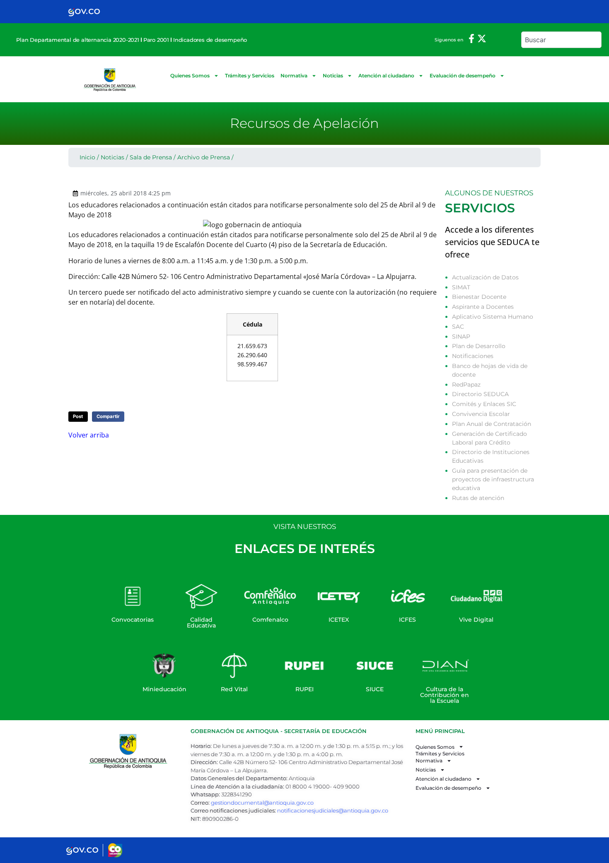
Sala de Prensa (151, 157)
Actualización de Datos (485, 277)
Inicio (87, 157)
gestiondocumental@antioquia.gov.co (262, 802)
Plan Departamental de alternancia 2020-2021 (77, 39)
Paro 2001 (156, 39)
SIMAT (461, 287)
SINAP (461, 336)
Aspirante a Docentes (483, 306)
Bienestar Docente (479, 296)
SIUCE (375, 689)
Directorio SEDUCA (480, 394)
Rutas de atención (478, 498)
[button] (78, 416)
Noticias (333, 75)
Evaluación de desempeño (462, 75)
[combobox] (561, 39)
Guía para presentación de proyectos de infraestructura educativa (493, 479)
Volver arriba (88, 435)
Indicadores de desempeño (210, 39)
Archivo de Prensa (203, 157)
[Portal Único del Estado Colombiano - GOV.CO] (84, 11)
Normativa (293, 75)
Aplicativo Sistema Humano (492, 316)
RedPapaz (466, 384)
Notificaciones (472, 356)
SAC (458, 326)
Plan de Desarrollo (478, 346)
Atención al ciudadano (386, 75)
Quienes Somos (190, 75)
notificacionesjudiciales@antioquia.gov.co (332, 810)
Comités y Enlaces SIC (484, 404)
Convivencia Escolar (481, 414)
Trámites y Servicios (249, 75)
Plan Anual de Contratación (491, 424)
